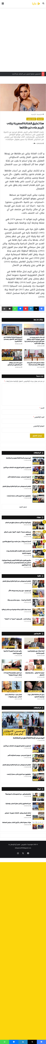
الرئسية (33, 114)
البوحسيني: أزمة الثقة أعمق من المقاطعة (18, 458)
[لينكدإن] (30, 309)
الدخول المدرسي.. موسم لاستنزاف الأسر (28, 74)
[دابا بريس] (32, 3)
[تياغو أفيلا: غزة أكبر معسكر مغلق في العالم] (38, 525)
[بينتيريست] (25, 309)
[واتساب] (15, 309)
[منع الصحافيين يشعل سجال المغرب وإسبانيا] (38, 806)
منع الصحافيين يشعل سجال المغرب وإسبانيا (18, 803)
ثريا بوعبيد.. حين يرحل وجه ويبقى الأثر (19, 590)
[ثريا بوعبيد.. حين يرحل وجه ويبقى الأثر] (38, 593)
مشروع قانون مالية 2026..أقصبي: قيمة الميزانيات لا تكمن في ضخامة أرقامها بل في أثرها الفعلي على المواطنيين (16, 563)
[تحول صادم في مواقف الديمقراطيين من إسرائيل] (12, 355)
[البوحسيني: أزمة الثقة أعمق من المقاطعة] (38, 461)
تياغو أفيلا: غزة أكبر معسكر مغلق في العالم (18, 522)
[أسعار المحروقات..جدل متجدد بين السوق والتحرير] (38, 544)
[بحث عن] (43, 4)
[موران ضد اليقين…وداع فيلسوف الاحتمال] (34, 665)
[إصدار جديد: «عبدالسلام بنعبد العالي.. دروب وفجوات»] (12, 686)
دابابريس (24, 844)
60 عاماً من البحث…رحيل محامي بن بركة (19, 600)
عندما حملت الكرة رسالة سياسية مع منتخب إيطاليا (16, 609)
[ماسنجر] (20, 309)
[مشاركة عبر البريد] (10, 309)
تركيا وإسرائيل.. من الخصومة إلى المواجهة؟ (18, 794)
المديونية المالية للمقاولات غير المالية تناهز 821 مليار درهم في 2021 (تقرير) (13, 339)
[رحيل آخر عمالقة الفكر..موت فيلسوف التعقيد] (34, 686)
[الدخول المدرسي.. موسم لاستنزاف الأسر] (38, 480)
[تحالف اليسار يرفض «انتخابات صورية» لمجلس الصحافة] (38, 816)
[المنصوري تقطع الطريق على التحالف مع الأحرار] (38, 470)
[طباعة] (4, 309)
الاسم (42, 408)
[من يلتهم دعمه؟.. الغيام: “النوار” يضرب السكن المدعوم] (38, 535)
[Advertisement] (23, 40)
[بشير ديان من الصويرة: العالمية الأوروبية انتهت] (12, 643)
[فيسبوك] (41, 309)
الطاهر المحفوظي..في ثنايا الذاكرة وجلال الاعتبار (16, 486)
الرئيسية (39, 114)
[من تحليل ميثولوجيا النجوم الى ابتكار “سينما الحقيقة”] (12, 665)
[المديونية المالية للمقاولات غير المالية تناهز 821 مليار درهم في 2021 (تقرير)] (12, 329)
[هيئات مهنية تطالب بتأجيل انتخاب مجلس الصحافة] (38, 825)
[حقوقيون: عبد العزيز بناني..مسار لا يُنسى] (38, 499)
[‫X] (36, 309)
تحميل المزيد (23, 507)
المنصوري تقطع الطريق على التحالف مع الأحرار (17, 467)
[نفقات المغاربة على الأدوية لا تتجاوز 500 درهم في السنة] (34, 355)
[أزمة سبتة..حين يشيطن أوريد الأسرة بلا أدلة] (34, 643)
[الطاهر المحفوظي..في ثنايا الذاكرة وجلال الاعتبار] (38, 489)
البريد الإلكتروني (38, 417)
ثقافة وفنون (31, 119)
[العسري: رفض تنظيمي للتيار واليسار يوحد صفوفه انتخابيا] (38, 554)
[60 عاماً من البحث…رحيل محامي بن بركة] (38, 603)
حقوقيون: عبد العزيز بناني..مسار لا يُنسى (19, 496)
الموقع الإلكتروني (38, 426)
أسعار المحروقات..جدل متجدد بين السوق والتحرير (16, 541)
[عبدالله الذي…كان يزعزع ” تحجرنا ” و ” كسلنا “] (38, 622)
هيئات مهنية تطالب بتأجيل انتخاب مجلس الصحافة (16, 822)
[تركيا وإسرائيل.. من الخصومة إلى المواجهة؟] (38, 797)
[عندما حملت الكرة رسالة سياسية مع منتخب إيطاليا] (38, 612)
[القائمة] (3, 4)
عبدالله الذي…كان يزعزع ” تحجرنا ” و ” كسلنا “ (17, 619)
